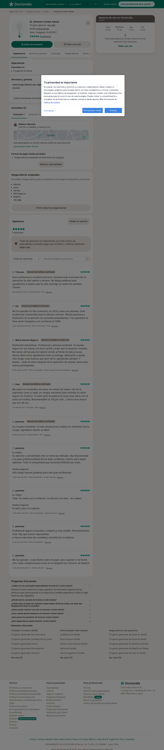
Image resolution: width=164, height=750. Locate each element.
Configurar (49, 111)
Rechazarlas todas (92, 110)
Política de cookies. (52, 102)
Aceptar (113, 110)
